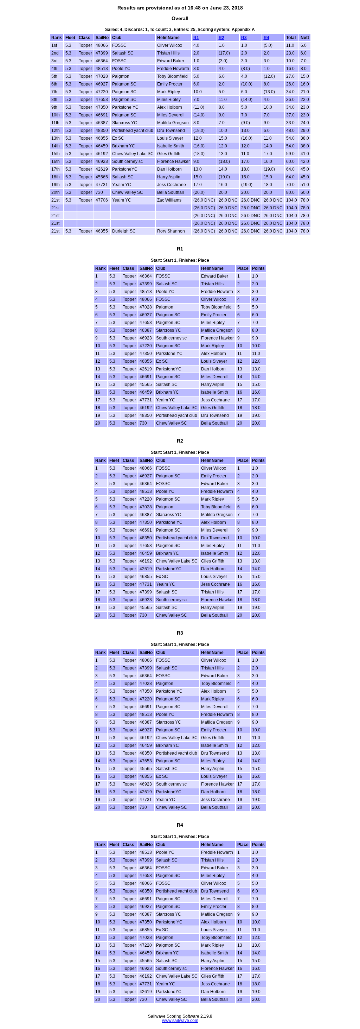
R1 (196, 38)
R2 (221, 38)
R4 (266, 38)
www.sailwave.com (180, 1020)
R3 (244, 38)
